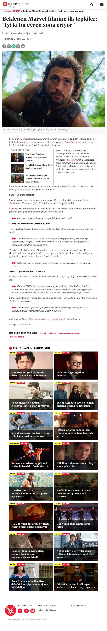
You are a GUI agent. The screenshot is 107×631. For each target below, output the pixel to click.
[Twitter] (26, 611)
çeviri (43, 333)
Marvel (26, 139)
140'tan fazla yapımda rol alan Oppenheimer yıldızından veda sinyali (75, 433)
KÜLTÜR (16, 11)
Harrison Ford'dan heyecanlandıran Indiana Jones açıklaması (29, 493)
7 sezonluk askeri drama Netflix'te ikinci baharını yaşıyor (30, 404)
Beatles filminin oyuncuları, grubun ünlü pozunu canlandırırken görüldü (27, 554)
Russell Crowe (73, 160)
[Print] (23, 46)
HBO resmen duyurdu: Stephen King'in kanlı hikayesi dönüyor (30, 525)
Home (7, 11)
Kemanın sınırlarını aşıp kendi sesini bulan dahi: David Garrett (30, 465)
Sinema (52, 333)
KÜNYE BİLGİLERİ (47, 606)
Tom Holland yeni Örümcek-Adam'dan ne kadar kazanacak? (29, 374)
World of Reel (58, 319)
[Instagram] (32, 611)
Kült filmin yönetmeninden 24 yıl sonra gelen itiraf (76, 465)
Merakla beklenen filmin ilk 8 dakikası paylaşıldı (38, 166)
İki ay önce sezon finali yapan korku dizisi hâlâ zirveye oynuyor (76, 586)
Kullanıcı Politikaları (47, 610)
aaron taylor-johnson (69, 333)
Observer (13, 209)
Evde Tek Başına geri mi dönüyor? (71, 374)
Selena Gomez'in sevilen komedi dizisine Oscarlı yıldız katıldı (75, 404)
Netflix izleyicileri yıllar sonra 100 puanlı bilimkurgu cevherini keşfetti (75, 554)
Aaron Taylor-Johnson (75, 142)
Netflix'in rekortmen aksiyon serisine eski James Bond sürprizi (73, 493)
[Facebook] (20, 611)
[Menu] (101, 4)
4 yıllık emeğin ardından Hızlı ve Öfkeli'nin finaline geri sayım (30, 435)
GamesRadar (35, 319)
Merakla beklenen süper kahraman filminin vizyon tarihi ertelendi (37, 179)
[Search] (91, 4)
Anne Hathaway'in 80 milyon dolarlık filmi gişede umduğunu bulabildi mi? (29, 584)
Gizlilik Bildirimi (78, 606)
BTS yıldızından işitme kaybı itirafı (73, 525)
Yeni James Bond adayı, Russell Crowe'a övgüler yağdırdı (36, 157)
